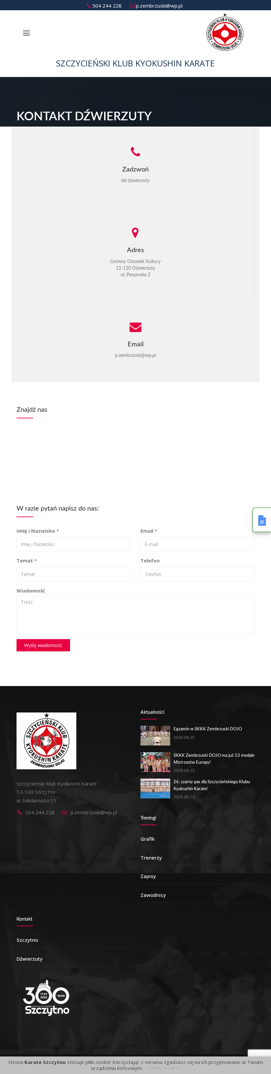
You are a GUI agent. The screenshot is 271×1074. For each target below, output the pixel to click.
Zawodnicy (153, 895)
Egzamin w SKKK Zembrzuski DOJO (208, 729)
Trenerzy (151, 857)
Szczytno (27, 940)
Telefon (150, 560)
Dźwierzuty (30, 958)
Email (148, 530)
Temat (27, 560)
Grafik (147, 838)
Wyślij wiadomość (43, 645)
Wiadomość (31, 590)
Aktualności (152, 712)
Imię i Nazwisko (38, 530)
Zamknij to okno (162, 1068)
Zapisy (148, 876)
